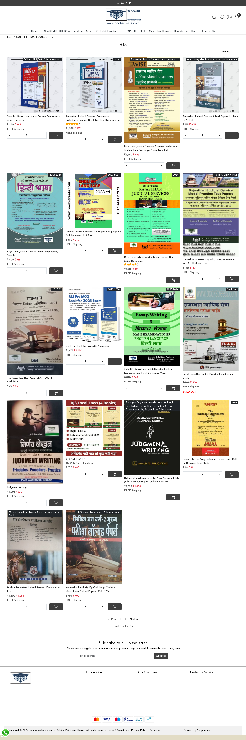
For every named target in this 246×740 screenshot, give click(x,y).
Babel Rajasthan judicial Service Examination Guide (208, 376)
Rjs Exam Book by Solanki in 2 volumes (87, 346)
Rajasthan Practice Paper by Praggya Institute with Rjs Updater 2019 (209, 261)
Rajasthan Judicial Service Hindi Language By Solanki (32, 253)
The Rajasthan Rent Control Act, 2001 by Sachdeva (30, 380)
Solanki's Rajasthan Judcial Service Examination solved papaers (33, 118)
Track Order (197, 699)
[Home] (123, 17)
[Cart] (56, 135)
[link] (214, 17)
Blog (193, 31)
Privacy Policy (139, 730)
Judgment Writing (17, 487)
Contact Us (208, 31)
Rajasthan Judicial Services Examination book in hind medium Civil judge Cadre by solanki (151, 148)
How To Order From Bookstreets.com (107, 694)
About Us (91, 678)
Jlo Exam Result (95, 699)
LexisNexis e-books (97, 688)
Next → (134, 619)
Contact (194, 678)
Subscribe (161, 656)
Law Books (163, 31)
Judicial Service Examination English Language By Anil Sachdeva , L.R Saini (93, 234)
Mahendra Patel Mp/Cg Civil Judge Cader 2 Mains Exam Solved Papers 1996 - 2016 (90, 589)
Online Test (92, 683)
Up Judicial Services (107, 31)
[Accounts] (229, 17)
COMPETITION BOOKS (137, 31)
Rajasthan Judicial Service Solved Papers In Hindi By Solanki (210, 118)
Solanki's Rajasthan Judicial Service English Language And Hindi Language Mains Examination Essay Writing (148, 371)
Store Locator (94, 709)
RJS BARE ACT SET (77, 459)
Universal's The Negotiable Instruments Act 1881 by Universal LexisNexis (210, 461)
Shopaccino (203, 730)
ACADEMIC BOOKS (56, 31)
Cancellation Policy (200, 694)
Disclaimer (154, 730)
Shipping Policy (198, 688)
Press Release (145, 678)
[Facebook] (10, 693)
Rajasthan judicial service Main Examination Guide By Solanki (148, 259)
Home (34, 31)
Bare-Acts (179, 31)
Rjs (192, 683)
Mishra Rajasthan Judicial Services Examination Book (33, 589)
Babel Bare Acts (82, 31)
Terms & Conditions (118, 730)
